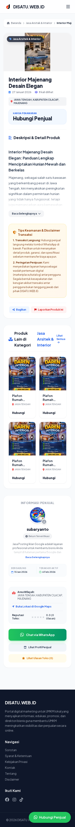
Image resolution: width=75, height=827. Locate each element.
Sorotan (11, 750)
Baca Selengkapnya (37, 557)
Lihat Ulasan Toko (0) (40, 658)
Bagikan (21, 309)
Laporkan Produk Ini (50, 309)
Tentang (10, 773)
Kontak (10, 767)
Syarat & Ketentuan (18, 756)
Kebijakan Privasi (16, 762)
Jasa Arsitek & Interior (39, 23)
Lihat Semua (60, 337)
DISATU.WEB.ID (28, 6)
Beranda (16, 23)
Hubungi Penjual (52, 817)
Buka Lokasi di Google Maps (33, 606)
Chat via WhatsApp (40, 635)
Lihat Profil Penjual (39, 647)
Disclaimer (12, 779)
